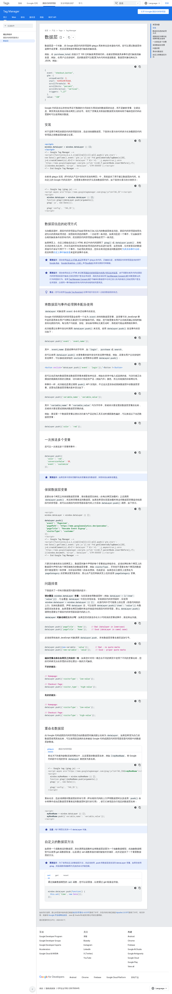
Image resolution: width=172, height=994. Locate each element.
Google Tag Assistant (74, 292)
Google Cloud (133, 958)
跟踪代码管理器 (49, 3)
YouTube (87, 958)
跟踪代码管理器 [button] (65, 749)
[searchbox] (18, 26)
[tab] (50, 749)
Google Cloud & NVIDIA (48, 954)
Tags (6, 3)
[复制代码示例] (140, 67)
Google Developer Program (50, 936)
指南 (20, 3)
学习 (80, 3)
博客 (85, 936)
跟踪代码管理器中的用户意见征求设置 (101, 273)
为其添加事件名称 (130, 249)
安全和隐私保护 (67, 3)
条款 (41, 988)
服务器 (32, 17)
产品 (53, 31)
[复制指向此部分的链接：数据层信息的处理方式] (79, 224)
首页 (46, 31)
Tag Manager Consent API (117, 276)
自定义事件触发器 (62, 252)
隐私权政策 (50, 988)
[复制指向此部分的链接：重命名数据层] (66, 728)
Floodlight (89, 263)
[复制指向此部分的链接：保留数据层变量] (70, 489)
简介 (5, 17)
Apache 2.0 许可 (122, 912)
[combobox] (127, 3)
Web (14, 17)
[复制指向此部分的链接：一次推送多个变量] (73, 440)
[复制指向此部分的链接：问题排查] (60, 583)
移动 (23, 17)
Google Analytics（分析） (72, 263)
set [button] (48, 875)
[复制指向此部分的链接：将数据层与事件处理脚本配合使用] (95, 304)
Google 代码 (32, 3)
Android (131, 936)
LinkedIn (87, 949)
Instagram (88, 945)
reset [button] (65, 875)
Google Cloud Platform (116, 977)
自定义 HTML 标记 (74, 260)
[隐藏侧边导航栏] (32, 989)
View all (131, 966)
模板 (42, 17)
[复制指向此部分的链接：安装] (54, 125)
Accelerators (44, 949)
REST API (52, 17)
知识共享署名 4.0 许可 (81, 912)
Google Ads (54, 263)
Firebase (131, 945)
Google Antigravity (135, 954)
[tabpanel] (93, 774)
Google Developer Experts (50, 945)
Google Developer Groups (50, 941)
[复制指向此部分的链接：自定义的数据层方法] (76, 842)
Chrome (131, 941)
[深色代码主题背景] (135, 67)
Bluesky (87, 941)
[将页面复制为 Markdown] (69, 37)
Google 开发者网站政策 (58, 915)
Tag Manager (11, 11)
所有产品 (135, 977)
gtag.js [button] (50, 749)
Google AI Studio (135, 949)
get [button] (56, 875)
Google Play (133, 962)
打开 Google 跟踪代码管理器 (153, 11)
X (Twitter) (88, 954)
